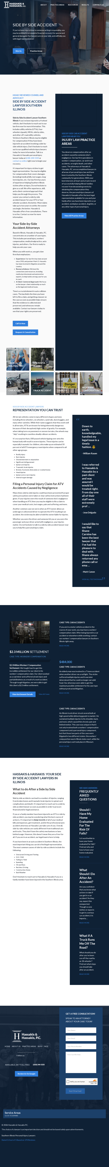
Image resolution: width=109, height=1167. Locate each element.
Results (85, 5)
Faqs (46, 1046)
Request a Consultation (25, 332)
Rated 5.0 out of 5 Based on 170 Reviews (18, 1140)
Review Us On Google (26, 1074)
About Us (16, 1046)
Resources (73, 5)
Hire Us (19, 51)
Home (7, 1046)
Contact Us (98, 5)
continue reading (17, 359)
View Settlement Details (22, 694)
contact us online (20, 161)
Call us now (20, 323)
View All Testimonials (92, 579)
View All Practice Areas (74, 216)
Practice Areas (57, 5)
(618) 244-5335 (39, 1065)
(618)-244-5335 (32, 158)
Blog (40, 1046)
